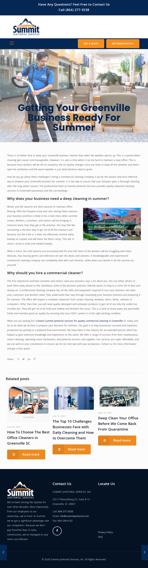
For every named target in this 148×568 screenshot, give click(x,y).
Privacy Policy (105, 533)
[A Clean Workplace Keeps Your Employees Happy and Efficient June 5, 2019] (144, 552)
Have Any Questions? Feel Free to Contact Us (74, 5)
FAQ (100, 537)
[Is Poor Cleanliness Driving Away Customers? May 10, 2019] (3, 552)
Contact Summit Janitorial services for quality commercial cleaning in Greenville (79, 321)
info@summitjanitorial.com (74, 516)
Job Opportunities (123, 44)
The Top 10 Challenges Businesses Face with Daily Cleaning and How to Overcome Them (73, 430)
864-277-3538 (65, 512)
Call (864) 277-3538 (74, 10)
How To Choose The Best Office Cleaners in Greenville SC (28, 438)
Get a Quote (91, 44)
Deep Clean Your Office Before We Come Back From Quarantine (118, 424)
